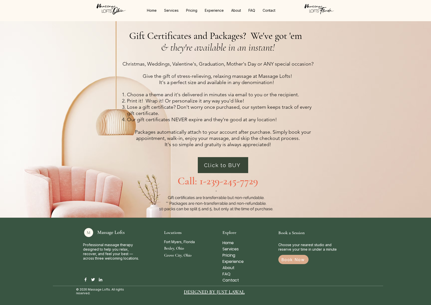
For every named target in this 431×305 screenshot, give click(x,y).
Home (228, 243)
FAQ (226, 274)
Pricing (228, 255)
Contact (230, 280)
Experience (233, 261)
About (228, 268)
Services (230, 249)
